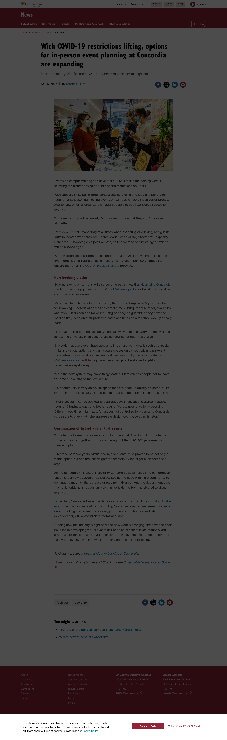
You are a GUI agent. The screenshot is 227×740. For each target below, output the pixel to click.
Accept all (148, 725)
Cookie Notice (90, 730)
